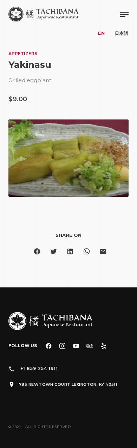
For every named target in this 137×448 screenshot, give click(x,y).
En (101, 33)
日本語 (122, 33)
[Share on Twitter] (53, 251)
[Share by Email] (103, 251)
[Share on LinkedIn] (70, 251)
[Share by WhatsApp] (86, 251)
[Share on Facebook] (37, 251)
